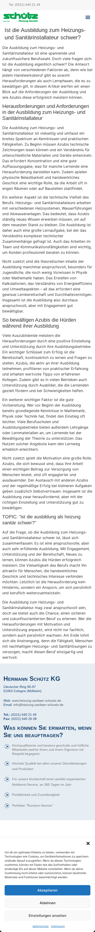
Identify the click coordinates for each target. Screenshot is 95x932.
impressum (58, 926)
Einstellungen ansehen (47, 915)
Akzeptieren (47, 890)
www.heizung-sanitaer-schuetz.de (36, 700)
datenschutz (41, 926)
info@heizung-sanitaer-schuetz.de (38, 705)
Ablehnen (48, 903)
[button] (88, 843)
